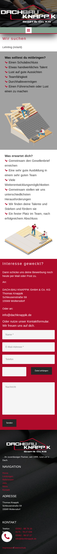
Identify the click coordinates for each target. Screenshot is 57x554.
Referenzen (8, 479)
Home (5, 473)
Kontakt (6, 490)
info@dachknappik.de (16, 315)
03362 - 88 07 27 (24, 535)
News (5, 486)
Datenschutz (20, 547)
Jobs (4, 483)
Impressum (7, 547)
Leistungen (7, 476)
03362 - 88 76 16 (24, 528)
